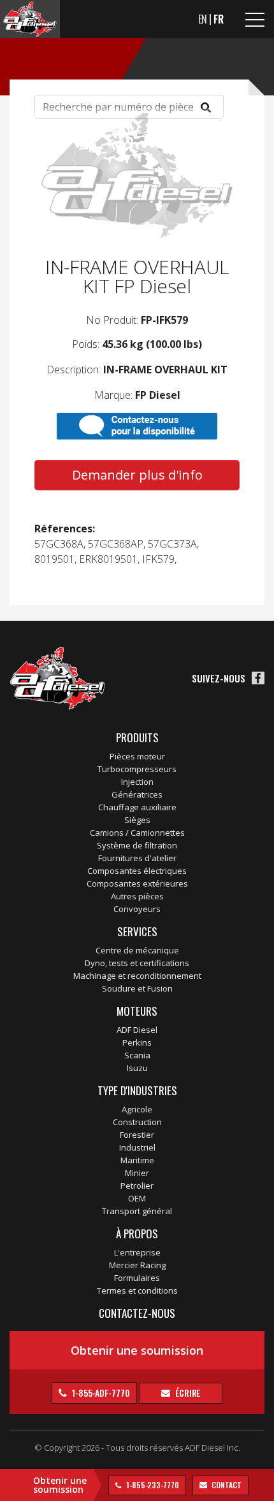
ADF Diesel (137, 1029)
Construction (137, 1122)
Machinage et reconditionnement (137, 975)
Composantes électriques (137, 870)
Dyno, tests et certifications (137, 963)
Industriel (137, 1147)
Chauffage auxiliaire (137, 807)
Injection (137, 781)
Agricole (137, 1109)
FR (218, 19)
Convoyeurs (137, 909)
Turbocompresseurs (137, 769)
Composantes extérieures (137, 883)
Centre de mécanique (137, 950)
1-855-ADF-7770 (100, 1392)
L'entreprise (137, 1252)
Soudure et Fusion (137, 988)
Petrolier (137, 1185)
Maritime (137, 1160)
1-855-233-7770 (151, 1484)
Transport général (137, 1211)
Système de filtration (137, 845)
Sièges (137, 820)
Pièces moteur (137, 756)
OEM (137, 1198)
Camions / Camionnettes (137, 832)
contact (226, 1484)
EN (203, 19)
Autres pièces (137, 896)
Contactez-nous (137, 1313)
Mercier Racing (137, 1265)
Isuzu (137, 1068)
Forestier (137, 1134)
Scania (137, 1055)
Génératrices (137, 794)
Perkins (137, 1042)
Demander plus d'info (137, 474)
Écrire (186, 1392)
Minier (137, 1173)
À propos (137, 1234)
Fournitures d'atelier (137, 858)
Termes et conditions (137, 1290)
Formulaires (137, 1277)
